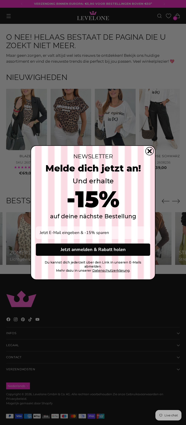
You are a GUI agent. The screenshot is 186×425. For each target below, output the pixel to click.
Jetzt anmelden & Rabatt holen (93, 249)
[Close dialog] (150, 151)
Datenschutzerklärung (111, 270)
